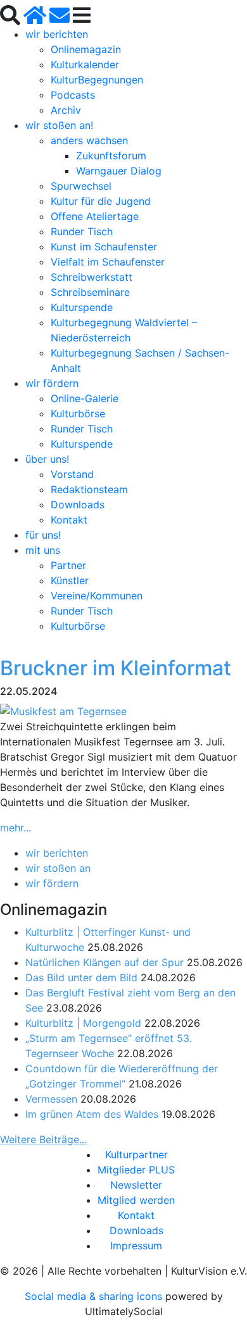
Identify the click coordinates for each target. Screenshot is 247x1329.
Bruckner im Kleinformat (115, 668)
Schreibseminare (90, 292)
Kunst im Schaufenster (104, 246)
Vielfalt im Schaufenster (108, 261)
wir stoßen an (58, 868)
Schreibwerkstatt (91, 277)
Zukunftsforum (111, 155)
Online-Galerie (84, 398)
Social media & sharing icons (95, 1296)
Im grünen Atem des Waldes (91, 1114)
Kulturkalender (85, 64)
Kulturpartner (136, 1154)
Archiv (66, 110)
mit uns (42, 550)
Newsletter (136, 1185)
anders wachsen (89, 140)
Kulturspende (82, 307)
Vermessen (51, 1099)
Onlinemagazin (86, 49)
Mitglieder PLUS (136, 1169)
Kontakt (69, 519)
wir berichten (56, 34)
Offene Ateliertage (95, 216)
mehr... (15, 827)
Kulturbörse (78, 413)
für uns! (43, 535)
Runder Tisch (82, 231)
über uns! (47, 459)
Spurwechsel (81, 186)
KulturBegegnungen (97, 79)
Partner (68, 565)
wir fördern (52, 383)
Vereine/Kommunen (96, 595)
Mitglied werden (136, 1200)
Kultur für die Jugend (101, 201)
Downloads (77, 504)
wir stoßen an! (59, 125)
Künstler (70, 580)
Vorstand (72, 474)
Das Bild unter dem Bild (81, 977)
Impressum (136, 1245)
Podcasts (73, 95)
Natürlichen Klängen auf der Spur (104, 962)
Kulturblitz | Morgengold (83, 1023)
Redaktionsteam (89, 489)
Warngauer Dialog (119, 170)
